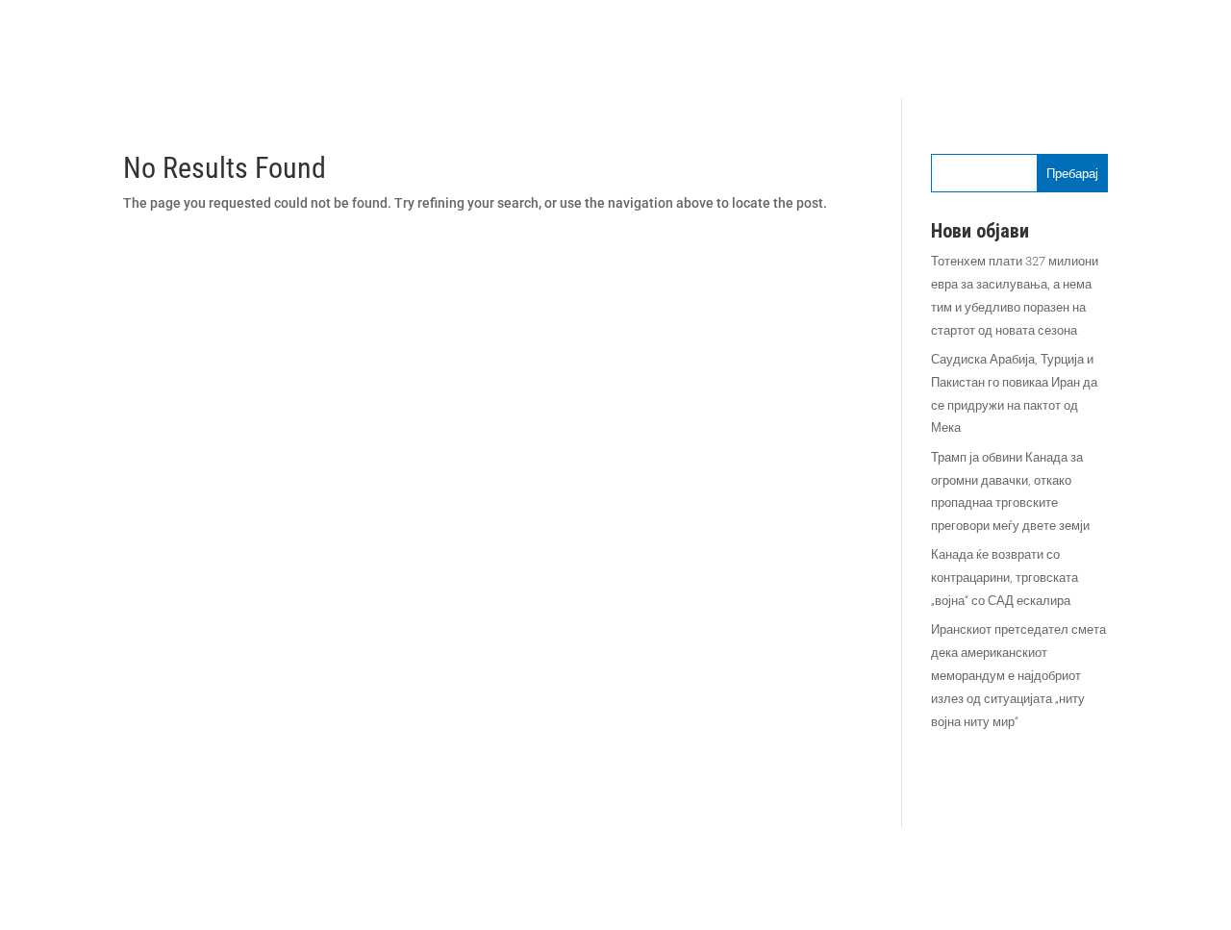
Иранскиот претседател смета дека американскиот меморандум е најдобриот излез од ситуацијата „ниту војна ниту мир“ (1018, 675)
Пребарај (1072, 173)
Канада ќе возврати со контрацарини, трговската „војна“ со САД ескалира (1004, 577)
